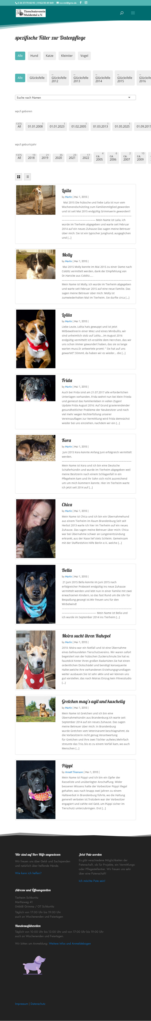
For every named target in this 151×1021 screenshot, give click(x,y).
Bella (67, 570)
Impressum (21, 1004)
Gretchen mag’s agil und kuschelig (93, 701)
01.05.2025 (122, 126)
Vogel (84, 56)
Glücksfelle (37, 78)
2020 (58, 158)
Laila (66, 190)
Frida (67, 380)
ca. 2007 (126, 157)
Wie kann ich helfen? (28, 873)
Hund (34, 56)
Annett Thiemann (74, 772)
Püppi (67, 766)
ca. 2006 (113, 157)
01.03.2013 (100, 126)
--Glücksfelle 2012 (59, 77)
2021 (72, 158)
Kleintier (67, 56)
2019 (45, 158)
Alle (20, 56)
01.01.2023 (57, 126)
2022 (85, 158)
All (19, 126)
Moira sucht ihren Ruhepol (86, 636)
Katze (49, 56)
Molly (67, 255)
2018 (31, 158)
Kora (66, 440)
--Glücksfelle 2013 (80, 77)
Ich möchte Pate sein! (92, 881)
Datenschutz (38, 1004)
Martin (68, 197)
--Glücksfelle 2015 (124, 77)
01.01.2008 (35, 126)
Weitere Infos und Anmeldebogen (70, 943)
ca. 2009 (140, 157)
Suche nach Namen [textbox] (29, 97)
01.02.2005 (78, 126)
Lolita (67, 315)
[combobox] (75, 97)
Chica (67, 504)
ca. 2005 (99, 157)
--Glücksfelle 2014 (102, 77)
